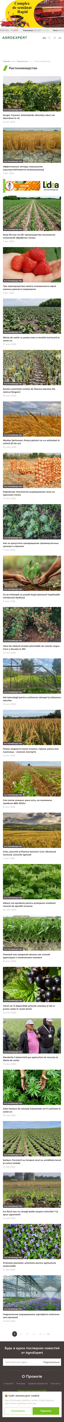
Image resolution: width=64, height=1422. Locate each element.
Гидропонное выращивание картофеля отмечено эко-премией (31, 1316)
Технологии (22, 61)
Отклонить (18, 1410)
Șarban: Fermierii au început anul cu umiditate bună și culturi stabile (32, 1161)
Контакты (55, 1383)
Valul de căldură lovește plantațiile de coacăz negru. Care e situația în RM (31, 647)
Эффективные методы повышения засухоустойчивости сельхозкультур (23, 168)
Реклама (21, 1383)
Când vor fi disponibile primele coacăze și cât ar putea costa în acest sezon (29, 1007)
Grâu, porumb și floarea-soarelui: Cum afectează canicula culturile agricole (29, 853)
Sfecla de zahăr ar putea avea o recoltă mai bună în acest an (31, 339)
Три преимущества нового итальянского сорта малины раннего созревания (29, 288)
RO (44, 38)
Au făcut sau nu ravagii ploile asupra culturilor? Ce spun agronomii (30, 1213)
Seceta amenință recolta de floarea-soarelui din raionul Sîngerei (29, 390)
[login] (54, 38)
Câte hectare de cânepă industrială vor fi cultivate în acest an (32, 1110)
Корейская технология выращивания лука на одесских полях (29, 493)
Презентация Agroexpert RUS (32, 1391)
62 (48, 1334)
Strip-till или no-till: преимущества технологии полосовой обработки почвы (29, 236)
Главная (6, 61)
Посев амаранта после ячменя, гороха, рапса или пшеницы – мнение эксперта (31, 750)
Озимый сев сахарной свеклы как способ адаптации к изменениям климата (26, 956)
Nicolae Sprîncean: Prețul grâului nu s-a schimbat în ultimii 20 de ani (31, 442)
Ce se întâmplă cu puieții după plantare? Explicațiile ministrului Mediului (31, 596)
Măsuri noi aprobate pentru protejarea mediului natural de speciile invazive (29, 904)
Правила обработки (38, 1383)
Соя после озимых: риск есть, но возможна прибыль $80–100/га (27, 802)
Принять (45, 1410)
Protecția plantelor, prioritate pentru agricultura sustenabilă (29, 1264)
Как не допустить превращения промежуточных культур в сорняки (31, 545)
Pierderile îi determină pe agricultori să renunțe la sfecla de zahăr (30, 1059)
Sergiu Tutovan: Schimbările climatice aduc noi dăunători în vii (29, 117)
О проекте (9, 1383)
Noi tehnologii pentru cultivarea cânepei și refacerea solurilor (32, 699)
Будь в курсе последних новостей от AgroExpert (32, 1350)
